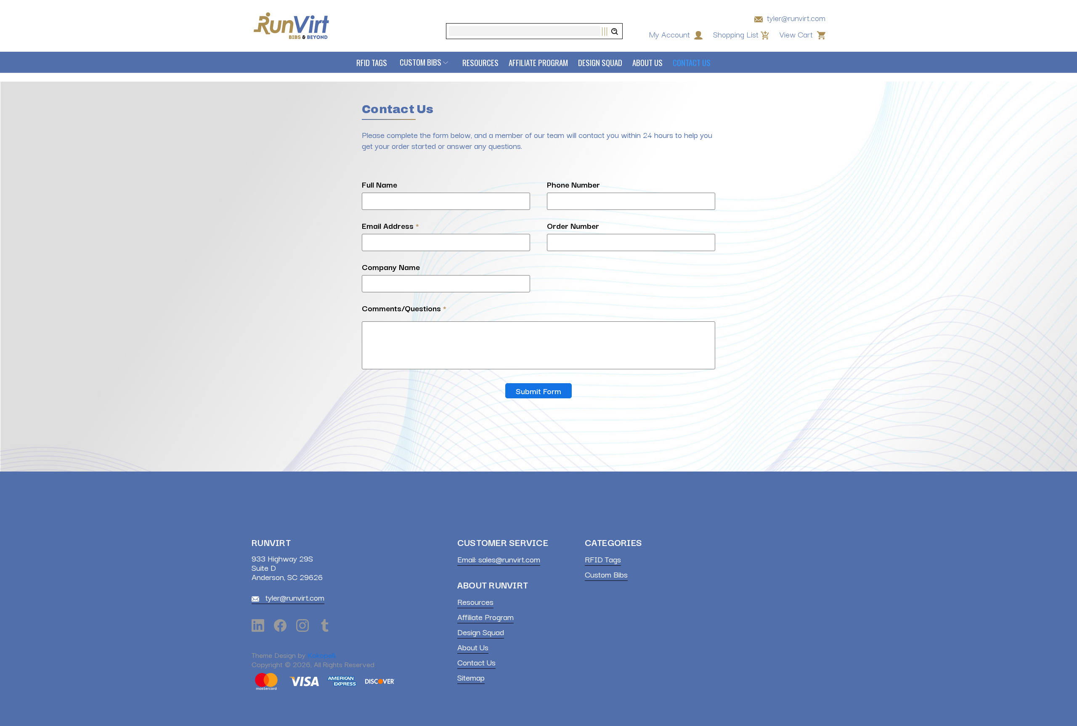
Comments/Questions (404, 308)
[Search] (609, 32)
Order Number (573, 225)
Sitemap (471, 677)
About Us (647, 62)
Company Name (391, 266)
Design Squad (600, 62)
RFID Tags (371, 62)
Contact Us (692, 62)
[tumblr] (324, 625)
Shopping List (736, 34)
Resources (480, 62)
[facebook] (280, 625)
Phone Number (573, 184)
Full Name (379, 184)
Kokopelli (322, 654)
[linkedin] (258, 625)
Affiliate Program (538, 62)
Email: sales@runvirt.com (498, 559)
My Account (670, 34)
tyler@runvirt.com (795, 17)
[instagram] (302, 625)
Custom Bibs (420, 62)
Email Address (390, 225)
